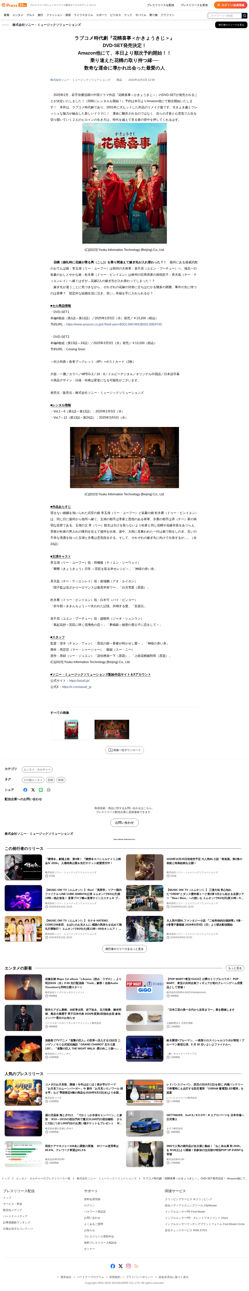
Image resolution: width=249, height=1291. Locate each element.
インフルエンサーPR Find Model (185, 1211)
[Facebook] (25, 790)
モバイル (140, 15)
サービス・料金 (12, 1203)
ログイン (89, 1205)
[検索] (244, 16)
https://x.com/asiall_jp (76, 687)
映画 (61, 780)
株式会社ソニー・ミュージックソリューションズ (80, 79)
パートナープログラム (90, 1277)
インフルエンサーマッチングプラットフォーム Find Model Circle (205, 1224)
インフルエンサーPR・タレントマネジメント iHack (196, 1217)
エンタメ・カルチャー (37, 769)
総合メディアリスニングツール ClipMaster (191, 1205)
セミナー (89, 1248)
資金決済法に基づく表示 (174, 1277)
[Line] (41, 790)
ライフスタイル (83, 15)
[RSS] (136, 1266)
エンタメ (17, 15)
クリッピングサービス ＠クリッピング (188, 1199)
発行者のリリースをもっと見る (124, 948)
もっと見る (235, 968)
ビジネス (115, 15)
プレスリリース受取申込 (99, 1236)
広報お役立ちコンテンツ (18, 1228)
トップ (6, 1178)
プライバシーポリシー (139, 1277)
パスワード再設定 (95, 1211)
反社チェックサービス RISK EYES (186, 1230)
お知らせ (89, 1230)
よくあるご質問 (93, 1224)
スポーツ (101, 15)
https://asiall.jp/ (79, 680)
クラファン (167, 15)
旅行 (40, 15)
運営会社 (65, 1277)
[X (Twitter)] (33, 790)
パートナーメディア (15, 1216)
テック (128, 15)
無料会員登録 (92, 1199)
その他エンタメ (33, 780)
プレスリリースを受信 (194, 5)
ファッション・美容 (58, 15)
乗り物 (153, 15)
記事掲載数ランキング (16, 1222)
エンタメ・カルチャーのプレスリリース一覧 (43, 1178)
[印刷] (49, 790)
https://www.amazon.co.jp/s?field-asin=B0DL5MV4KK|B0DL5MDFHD (114, 324)
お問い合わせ (124, 822)
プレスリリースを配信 (160, 5)
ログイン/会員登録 (233, 5)
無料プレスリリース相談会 (100, 1242)
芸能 (50, 780)
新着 (6, 15)
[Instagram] (128, 1266)
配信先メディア (12, 1210)
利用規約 (115, 1277)
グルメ (30, 15)
